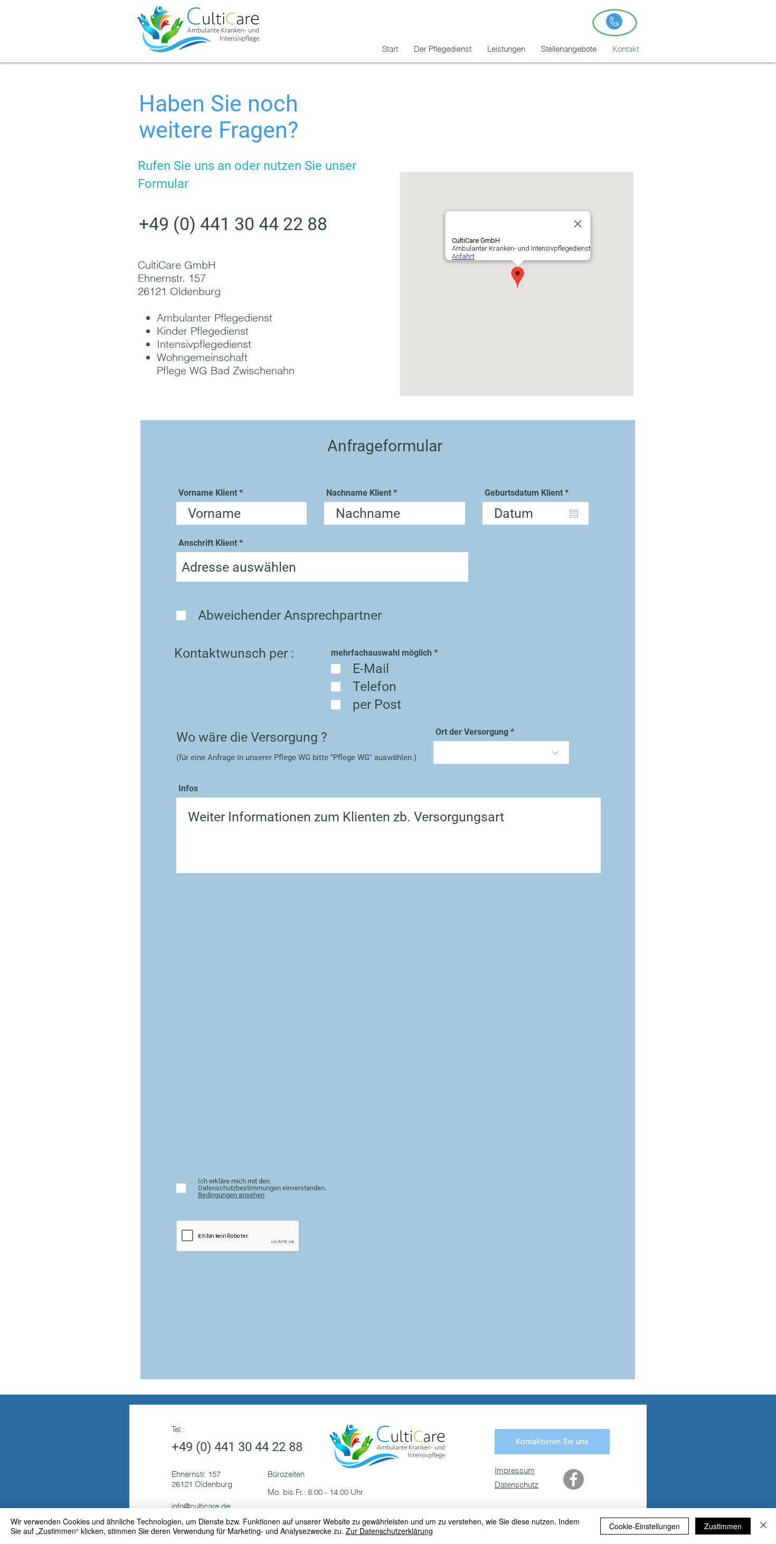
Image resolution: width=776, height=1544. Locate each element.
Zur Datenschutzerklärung (389, 1531)
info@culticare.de (201, 1506)
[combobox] (322, 567)
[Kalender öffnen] (574, 513)
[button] (506, 49)
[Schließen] (763, 1526)
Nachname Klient (358, 493)
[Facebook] (573, 1479)
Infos (188, 788)
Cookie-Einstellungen (644, 1526)
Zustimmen (723, 1526)
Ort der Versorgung (473, 732)
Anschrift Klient (207, 543)
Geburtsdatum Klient (529, 493)
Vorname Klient (207, 493)
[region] (614, 22)
